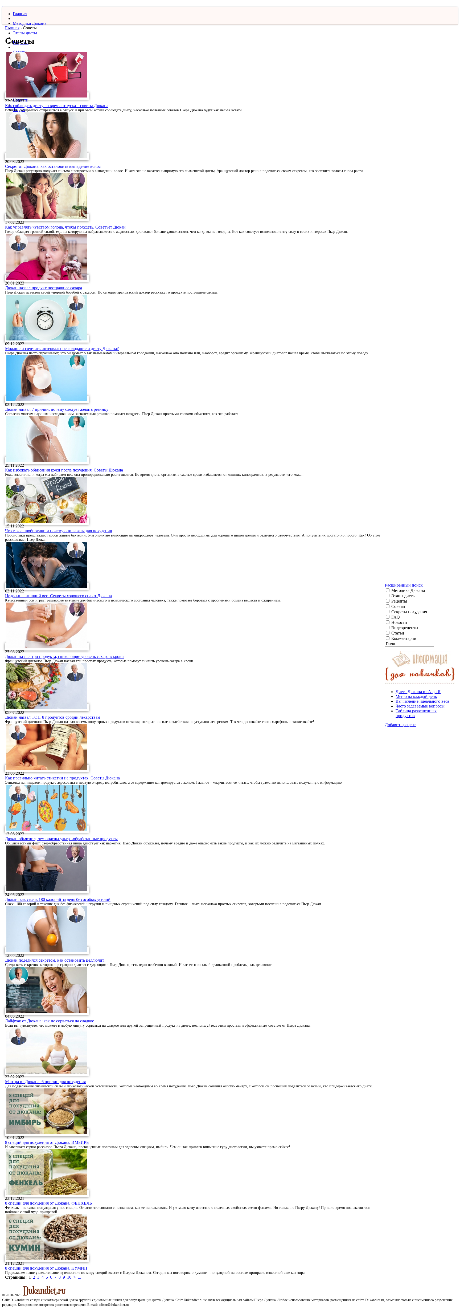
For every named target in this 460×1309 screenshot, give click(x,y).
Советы (397, 606)
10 (69, 1277)
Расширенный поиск (404, 585)
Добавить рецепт (400, 724)
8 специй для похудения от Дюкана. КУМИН (46, 1268)
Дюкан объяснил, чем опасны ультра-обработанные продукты (61, 838)
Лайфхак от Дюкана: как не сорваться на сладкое (49, 1021)
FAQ (395, 617)
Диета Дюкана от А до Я (418, 691)
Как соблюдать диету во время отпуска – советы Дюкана (56, 105)
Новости (398, 622)
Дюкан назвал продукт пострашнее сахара (43, 288)
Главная (20, 13)
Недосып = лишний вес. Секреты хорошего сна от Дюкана (58, 595)
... (79, 1277)
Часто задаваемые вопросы (420, 706)
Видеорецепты (404, 627)
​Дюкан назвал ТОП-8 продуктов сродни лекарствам (52, 717)
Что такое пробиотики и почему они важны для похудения (58, 531)
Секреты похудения (408, 611)
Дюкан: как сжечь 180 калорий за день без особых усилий (57, 899)
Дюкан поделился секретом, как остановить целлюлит (54, 960)
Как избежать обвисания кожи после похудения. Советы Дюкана (64, 470)
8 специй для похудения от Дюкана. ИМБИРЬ (47, 1142)
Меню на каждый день (416, 696)
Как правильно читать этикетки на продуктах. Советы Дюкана (62, 778)
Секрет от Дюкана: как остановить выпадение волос (53, 166)
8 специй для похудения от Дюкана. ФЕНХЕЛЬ (48, 1203)
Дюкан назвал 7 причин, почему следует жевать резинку (56, 409)
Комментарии (403, 638)
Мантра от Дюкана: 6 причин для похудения (45, 1081)
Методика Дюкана (29, 23)
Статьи (397, 633)
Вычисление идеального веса (422, 701)
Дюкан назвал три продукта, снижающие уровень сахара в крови (64, 656)
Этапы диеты (25, 33)
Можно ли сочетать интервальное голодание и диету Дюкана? (62, 348)
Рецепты (398, 601)
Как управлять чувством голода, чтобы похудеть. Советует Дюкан (65, 227)
